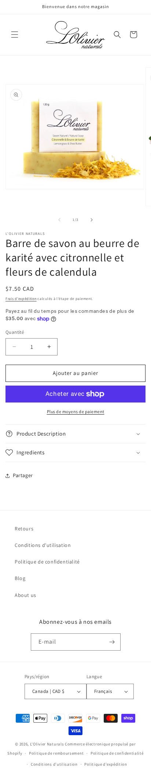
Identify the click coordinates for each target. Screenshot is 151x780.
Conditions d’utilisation (54, 764)
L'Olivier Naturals (47, 744)
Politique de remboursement (56, 753)
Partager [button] (23, 475)
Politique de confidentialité (47, 561)
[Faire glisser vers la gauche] (59, 220)
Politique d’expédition (105, 764)
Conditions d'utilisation (43, 545)
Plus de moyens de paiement (75, 411)
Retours (24, 528)
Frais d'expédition (21, 298)
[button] (15, 34)
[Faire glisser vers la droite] (92, 220)
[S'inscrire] (112, 642)
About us (25, 595)
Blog (20, 578)
